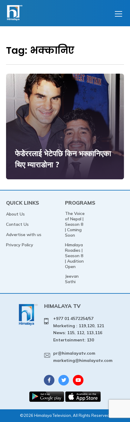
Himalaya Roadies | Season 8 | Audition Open (74, 255)
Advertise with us (23, 234)
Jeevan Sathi (72, 278)
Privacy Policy (19, 245)
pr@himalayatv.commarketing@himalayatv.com (82, 356)
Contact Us (17, 224)
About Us (15, 214)
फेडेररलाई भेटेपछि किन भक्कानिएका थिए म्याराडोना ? (63, 159)
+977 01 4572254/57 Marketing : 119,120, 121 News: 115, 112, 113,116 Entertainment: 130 (78, 329)
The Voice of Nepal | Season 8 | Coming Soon (75, 224)
